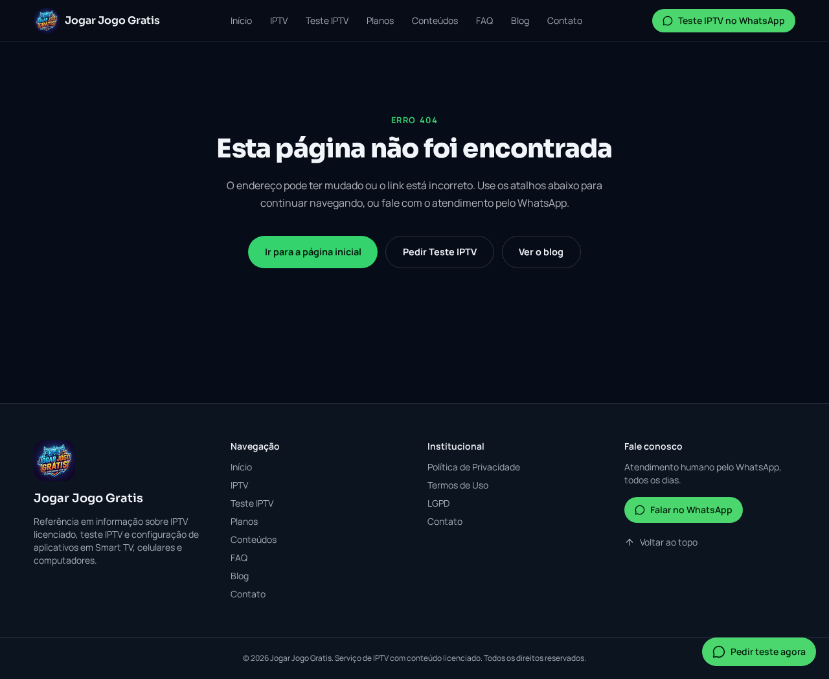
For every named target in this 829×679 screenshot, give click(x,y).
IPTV (279, 20)
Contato (564, 20)
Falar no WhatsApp (691, 509)
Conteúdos (435, 20)
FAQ (484, 20)
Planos (380, 20)
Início (241, 20)
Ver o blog (541, 252)
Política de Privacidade (473, 467)
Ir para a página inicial (313, 252)
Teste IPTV (327, 20)
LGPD (438, 503)
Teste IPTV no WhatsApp (731, 20)
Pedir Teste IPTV (440, 252)
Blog (520, 20)
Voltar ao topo (669, 542)
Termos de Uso (457, 485)
